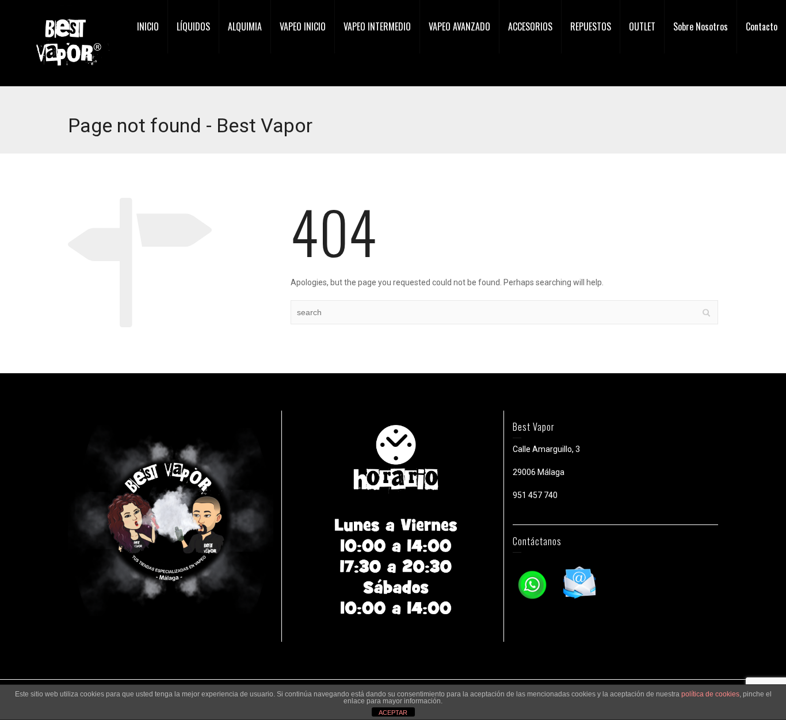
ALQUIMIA (245, 26)
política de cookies (710, 694)
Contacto (761, 26)
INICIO (148, 26)
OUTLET (642, 26)
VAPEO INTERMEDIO (377, 26)
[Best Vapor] (66, 42)
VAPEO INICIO (303, 26)
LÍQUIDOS (193, 26)
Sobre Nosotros (700, 26)
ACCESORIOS (530, 26)
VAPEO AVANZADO (459, 26)
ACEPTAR (393, 712)
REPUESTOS (590, 26)
